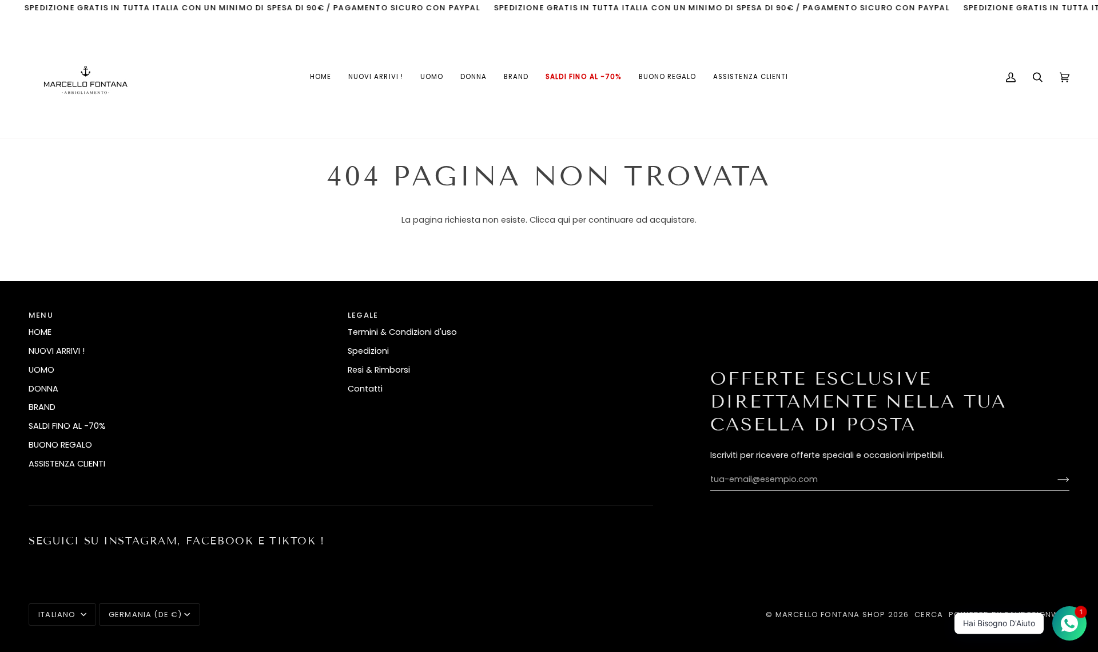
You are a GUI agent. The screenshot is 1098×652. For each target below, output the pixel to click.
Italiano (58, 614)
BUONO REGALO (60, 445)
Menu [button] (41, 315)
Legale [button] (363, 315)
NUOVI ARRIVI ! (57, 351)
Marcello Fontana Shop (830, 614)
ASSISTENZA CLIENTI (67, 463)
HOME (40, 332)
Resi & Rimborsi (379, 370)
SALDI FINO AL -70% (67, 426)
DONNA (43, 388)
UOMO (41, 370)
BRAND (42, 407)
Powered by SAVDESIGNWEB (1009, 614)
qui (564, 220)
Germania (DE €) (145, 614)
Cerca (928, 614)
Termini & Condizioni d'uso (402, 332)
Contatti (365, 388)
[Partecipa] (1054, 480)
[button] (432, 77)
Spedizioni (368, 351)
